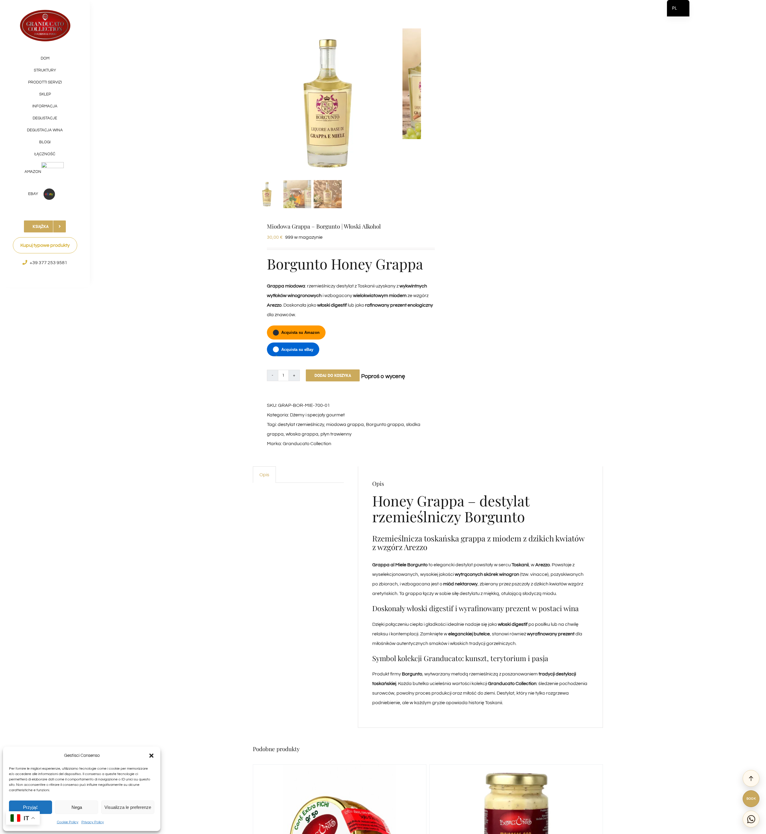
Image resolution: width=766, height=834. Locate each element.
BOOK (751, 798)
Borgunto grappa (385, 424)
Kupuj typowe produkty (45, 245)
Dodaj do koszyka (332, 375)
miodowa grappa (345, 424)
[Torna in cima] (751, 778)
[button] (151, 756)
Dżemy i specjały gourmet (317, 415)
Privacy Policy (92, 822)
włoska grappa (302, 434)
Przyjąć (30, 807)
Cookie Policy (67, 822)
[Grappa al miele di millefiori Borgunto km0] (327, 103)
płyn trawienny (336, 434)
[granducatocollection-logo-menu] (45, 11)
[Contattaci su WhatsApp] (751, 819)
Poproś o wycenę (383, 376)
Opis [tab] (264, 474)
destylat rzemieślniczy (301, 424)
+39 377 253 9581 (48, 262)
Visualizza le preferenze (127, 807)
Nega (77, 807)
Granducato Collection (307, 443)
